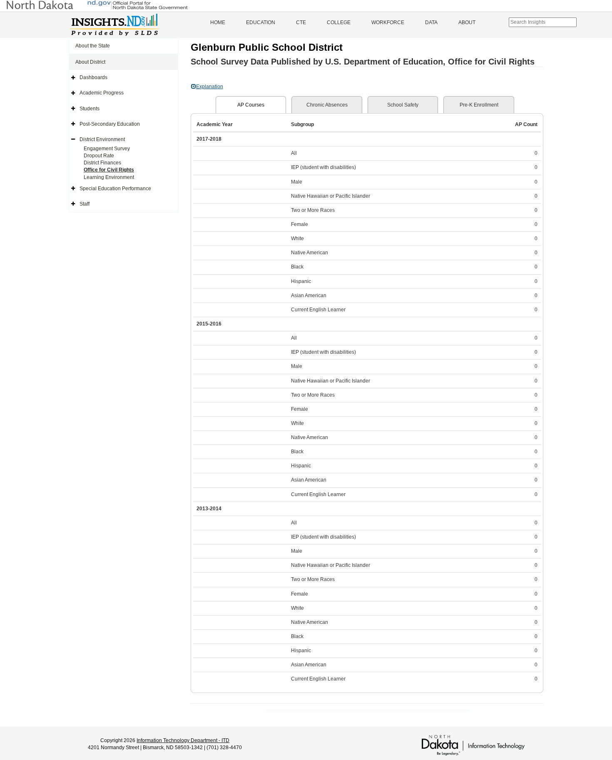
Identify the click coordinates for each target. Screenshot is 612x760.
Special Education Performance (115, 188)
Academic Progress (102, 93)
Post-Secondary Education (110, 124)
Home (217, 22)
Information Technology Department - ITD (183, 740)
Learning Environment (109, 177)
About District (90, 62)
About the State (92, 46)
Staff (85, 204)
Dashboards (93, 77)
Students (90, 109)
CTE (301, 22)
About (466, 22)
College (339, 22)
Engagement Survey (107, 149)
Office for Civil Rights (109, 170)
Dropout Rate (99, 156)
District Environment (102, 139)
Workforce (387, 22)
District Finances (102, 163)
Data (431, 22)
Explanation (209, 86)
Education (260, 22)
